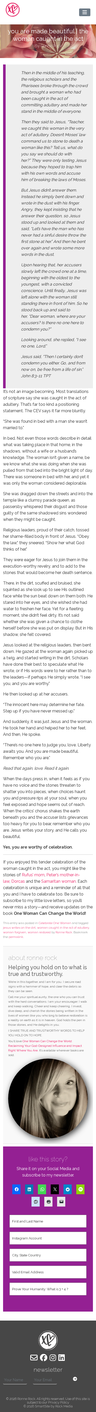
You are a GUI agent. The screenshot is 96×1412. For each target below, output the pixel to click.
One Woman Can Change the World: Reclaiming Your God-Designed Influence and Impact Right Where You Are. (45, 1045)
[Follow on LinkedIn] (61, 1357)
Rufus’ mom (33, 874)
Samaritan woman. (59, 881)
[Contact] (34, 1357)
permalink (16, 937)
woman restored (39, 932)
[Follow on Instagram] (53, 1357)
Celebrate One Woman (55, 923)
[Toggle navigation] (84, 12)
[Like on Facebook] (43, 1357)
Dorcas (18, 881)
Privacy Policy (58, 1402)
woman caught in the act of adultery (63, 927)
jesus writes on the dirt (19, 927)
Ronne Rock (64, 932)
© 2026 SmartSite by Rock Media (48, 1406)
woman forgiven (14, 932)
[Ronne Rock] (13, 10)
